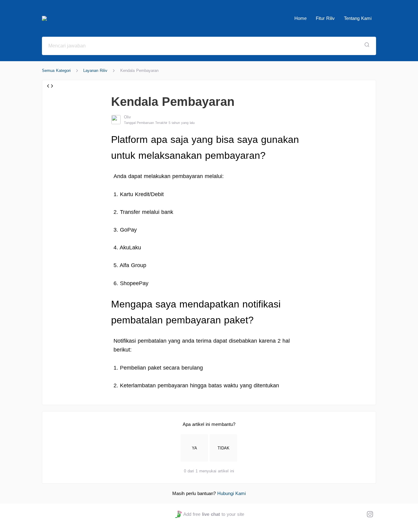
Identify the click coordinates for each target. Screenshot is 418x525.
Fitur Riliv (325, 18)
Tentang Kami (357, 18)
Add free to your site (213, 514)
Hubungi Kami (231, 493)
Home (300, 18)
